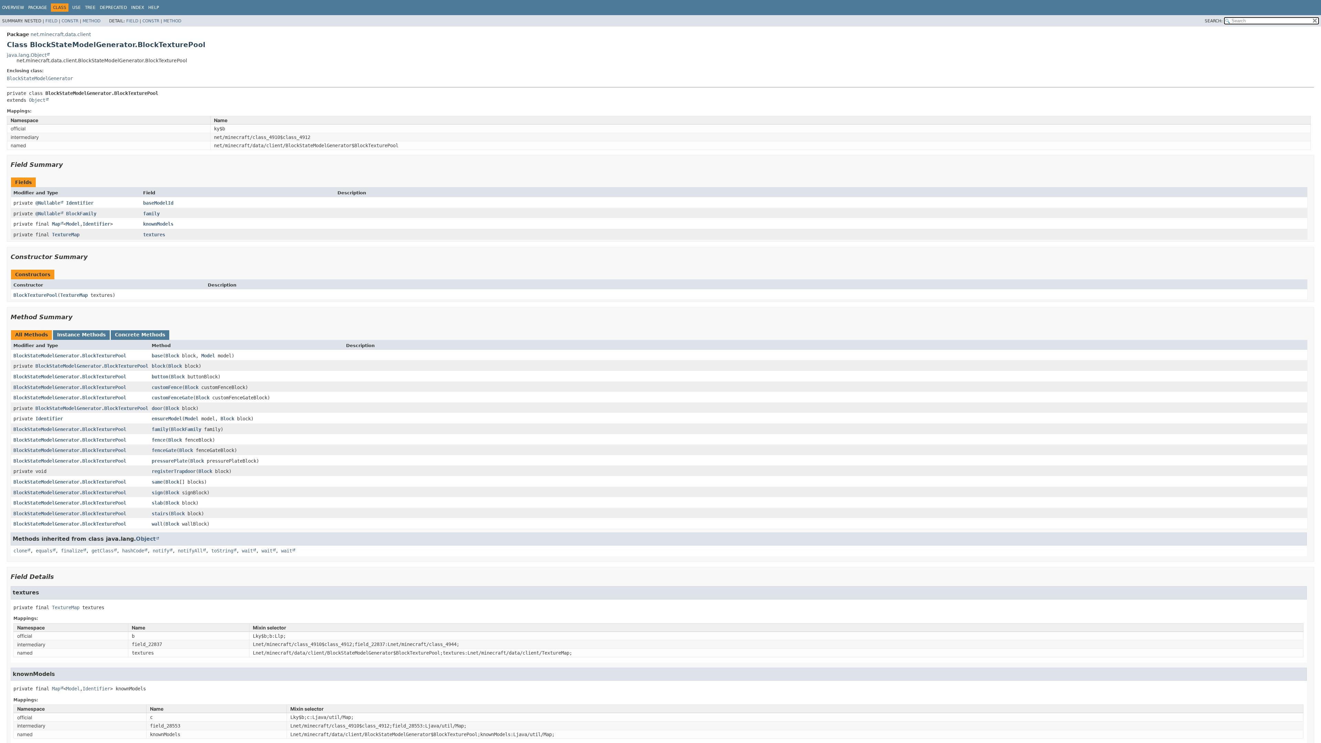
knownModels (158, 224)
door (157, 408)
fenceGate (164, 450)
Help (153, 7)
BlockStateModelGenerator (40, 78)
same (157, 482)
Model (73, 224)
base (157, 355)
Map (56, 224)
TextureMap (65, 234)
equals (44, 550)
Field (51, 21)
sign (157, 492)
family (151, 213)
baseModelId (158, 203)
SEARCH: (1214, 21)
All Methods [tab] (31, 334)
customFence (167, 387)
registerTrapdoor (174, 471)
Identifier (80, 203)
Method (91, 21)
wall (157, 524)
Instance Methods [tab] (81, 334)
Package (37, 7)
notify (161, 550)
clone (20, 550)
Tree (90, 7)
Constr (70, 21)
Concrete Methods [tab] (140, 334)
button (160, 376)
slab (157, 503)
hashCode (133, 550)
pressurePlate (169, 461)
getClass (103, 550)
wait (247, 550)
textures (154, 234)
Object (37, 100)
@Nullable (47, 203)
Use (76, 7)
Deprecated (113, 7)
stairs (160, 513)
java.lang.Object (26, 55)
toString (222, 550)
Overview (13, 7)
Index (137, 7)
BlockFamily (81, 213)
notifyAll (190, 550)
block (158, 366)
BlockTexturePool (35, 295)
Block (172, 355)
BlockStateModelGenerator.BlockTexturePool (69, 355)
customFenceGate (172, 397)
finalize (72, 550)
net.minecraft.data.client (61, 34)
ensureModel (167, 418)
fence (158, 440)
